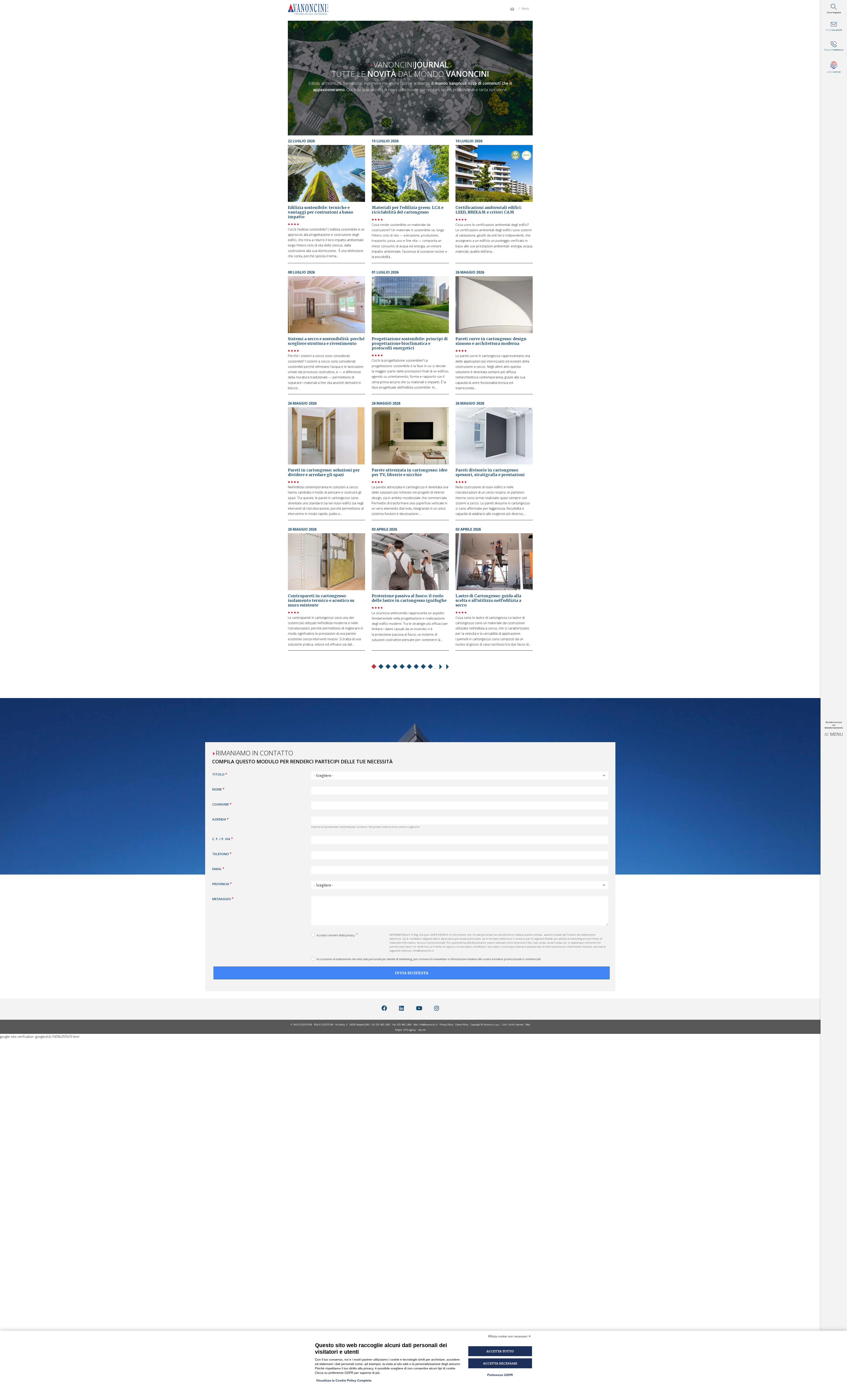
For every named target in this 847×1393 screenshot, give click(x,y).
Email (217, 868)
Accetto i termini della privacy (336, 935)
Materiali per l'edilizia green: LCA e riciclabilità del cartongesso (407, 210)
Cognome (220, 804)
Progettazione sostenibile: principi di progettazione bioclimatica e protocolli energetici (410, 343)
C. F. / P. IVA (221, 838)
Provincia (220, 883)
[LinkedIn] (401, 1008)
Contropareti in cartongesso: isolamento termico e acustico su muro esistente (321, 600)
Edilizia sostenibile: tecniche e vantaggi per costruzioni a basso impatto (320, 212)
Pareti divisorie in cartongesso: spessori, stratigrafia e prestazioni (490, 472)
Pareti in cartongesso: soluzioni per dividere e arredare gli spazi (324, 472)
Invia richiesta (411, 973)
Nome (217, 789)
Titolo (218, 774)
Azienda (219, 819)
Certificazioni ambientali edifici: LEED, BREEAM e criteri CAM (488, 210)
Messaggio (221, 898)
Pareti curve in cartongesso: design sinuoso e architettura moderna (491, 341)
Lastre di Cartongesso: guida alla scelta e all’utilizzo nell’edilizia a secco (488, 600)
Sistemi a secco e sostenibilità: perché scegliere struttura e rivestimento (326, 341)
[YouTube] (419, 1008)
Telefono (220, 853)
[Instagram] (436, 1008)
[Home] (310, 9)
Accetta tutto (500, 1351)
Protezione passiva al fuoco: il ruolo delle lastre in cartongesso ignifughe (409, 598)
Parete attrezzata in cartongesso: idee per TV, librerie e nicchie (409, 472)
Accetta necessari (500, 1363)
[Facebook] (384, 1008)
